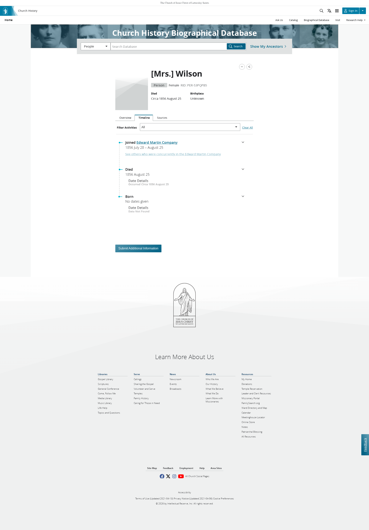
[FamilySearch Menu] (242, 67)
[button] (186, 146)
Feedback (365, 444)
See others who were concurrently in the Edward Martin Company (173, 154)
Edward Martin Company (157, 142)
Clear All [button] (247, 128)
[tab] (125, 118)
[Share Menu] (249, 67)
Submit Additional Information (138, 248)
